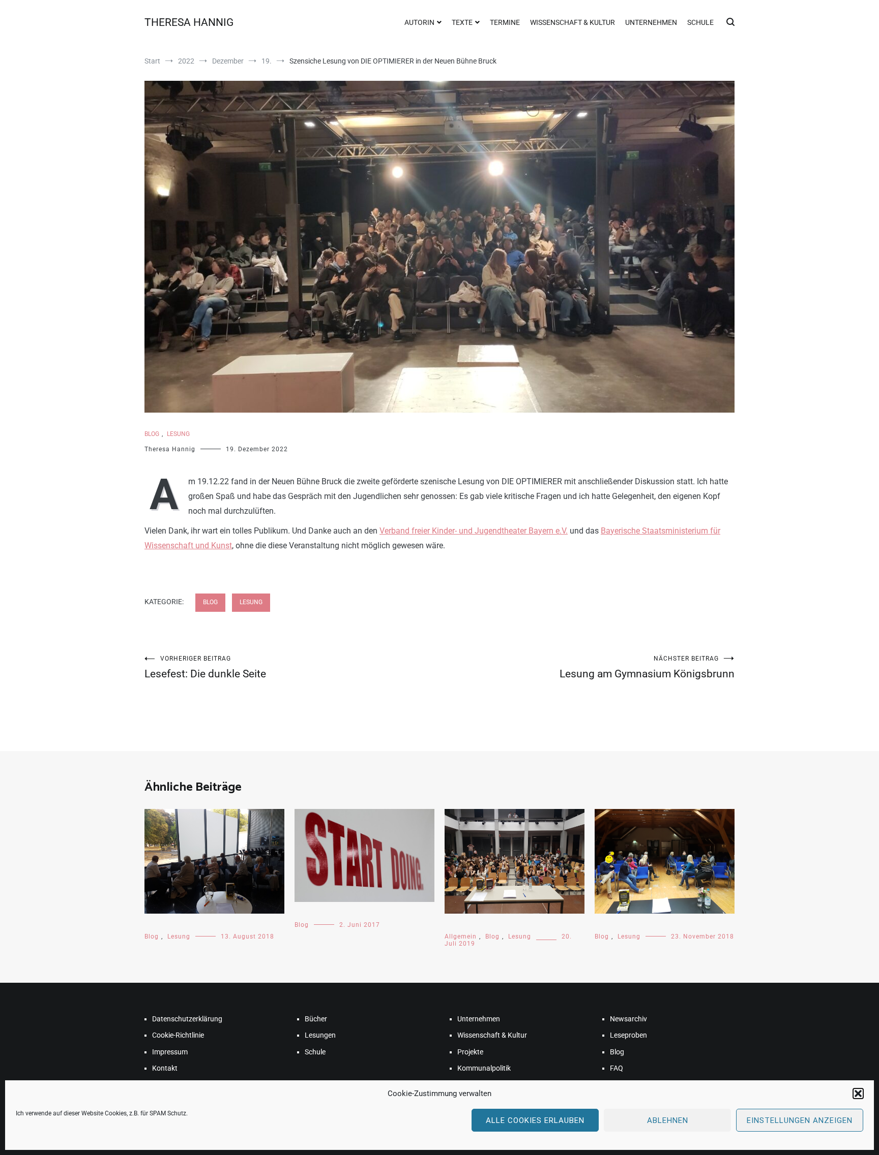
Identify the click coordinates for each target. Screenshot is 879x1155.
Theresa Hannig (169, 449)
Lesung (178, 434)
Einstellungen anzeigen (800, 1120)
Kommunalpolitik (484, 1068)
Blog (151, 434)
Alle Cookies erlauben (535, 1120)
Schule (315, 1052)
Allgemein (461, 936)
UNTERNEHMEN (651, 22)
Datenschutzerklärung (187, 1019)
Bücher (316, 1019)
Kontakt (165, 1068)
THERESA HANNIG (188, 22)
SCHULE (700, 22)
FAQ (616, 1068)
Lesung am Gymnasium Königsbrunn (647, 667)
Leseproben (628, 1035)
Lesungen (320, 1035)
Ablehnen (667, 1120)
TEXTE (462, 22)
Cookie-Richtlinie (178, 1035)
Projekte (470, 1052)
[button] (858, 1093)
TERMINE (505, 22)
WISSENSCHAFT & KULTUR (572, 22)
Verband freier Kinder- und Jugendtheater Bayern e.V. (473, 531)
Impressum (170, 1052)
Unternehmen (478, 1019)
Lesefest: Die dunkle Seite (205, 667)
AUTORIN (419, 22)
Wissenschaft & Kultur (492, 1035)
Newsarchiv (628, 1019)
